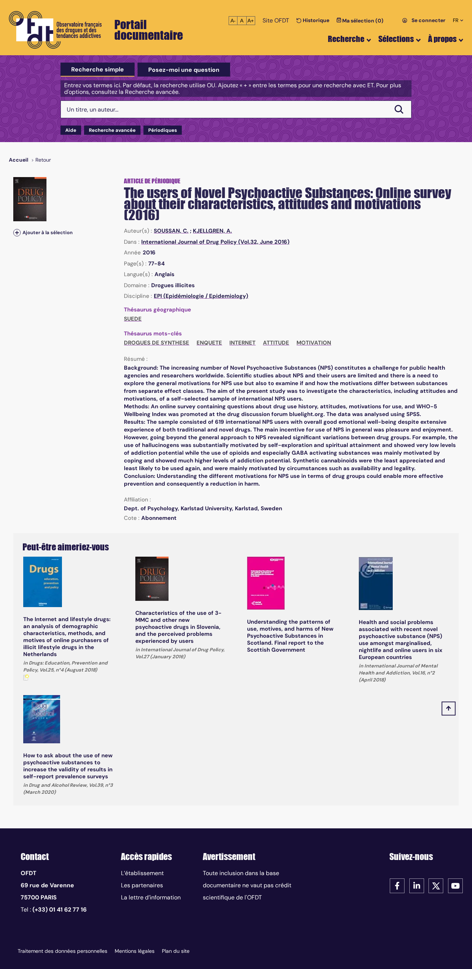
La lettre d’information (151, 897)
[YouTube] (455, 885)
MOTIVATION (313, 342)
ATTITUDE (276, 342)
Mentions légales (135, 951)
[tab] (97, 70)
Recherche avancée (112, 130)
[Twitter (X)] (435, 885)
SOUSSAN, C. (171, 231)
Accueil (18, 159)
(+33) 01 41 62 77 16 (59, 909)
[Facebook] (397, 885)
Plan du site (176, 951)
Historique (315, 20)
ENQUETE (209, 342)
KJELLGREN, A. (212, 231)
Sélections (396, 39)
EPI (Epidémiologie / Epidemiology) (201, 296)
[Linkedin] (416, 885)
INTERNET (242, 342)
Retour (43, 159)
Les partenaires (142, 885)
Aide (70, 130)
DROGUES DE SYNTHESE (156, 342)
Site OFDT (276, 20)
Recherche (346, 39)
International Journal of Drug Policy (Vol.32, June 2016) (215, 242)
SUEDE (133, 319)
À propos (442, 39)
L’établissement (142, 873)
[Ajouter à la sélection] (17, 232)
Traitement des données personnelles (62, 951)
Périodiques (162, 130)
